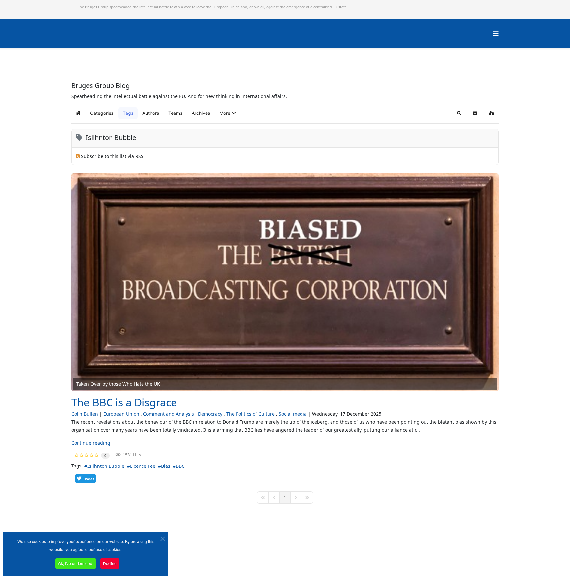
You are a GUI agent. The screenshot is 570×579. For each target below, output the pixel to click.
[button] (227, 113)
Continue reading (90, 443)
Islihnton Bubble (105, 466)
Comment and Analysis (168, 414)
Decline (110, 563)
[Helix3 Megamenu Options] (496, 33)
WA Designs (304, 560)
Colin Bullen (84, 414)
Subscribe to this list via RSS (112, 156)
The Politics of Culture (250, 414)
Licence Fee (142, 466)
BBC (180, 466)
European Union (121, 414)
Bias (165, 466)
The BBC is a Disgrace (124, 402)
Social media (293, 414)
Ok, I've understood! (75, 563)
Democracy (210, 414)
